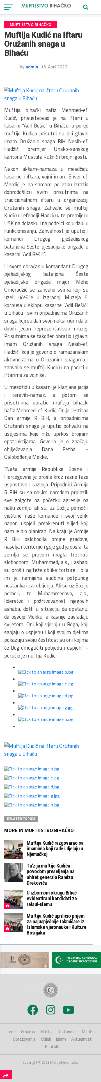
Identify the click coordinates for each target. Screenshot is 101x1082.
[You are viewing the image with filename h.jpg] (46, 719)
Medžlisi (89, 1032)
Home (10, 1032)
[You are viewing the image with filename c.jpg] (45, 683)
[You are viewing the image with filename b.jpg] (46, 672)
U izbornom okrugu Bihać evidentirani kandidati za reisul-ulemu (52, 898)
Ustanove (68, 1032)
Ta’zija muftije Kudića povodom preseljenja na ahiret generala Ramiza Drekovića (50, 874)
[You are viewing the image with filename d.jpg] (46, 695)
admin (32, 66)
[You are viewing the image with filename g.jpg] (46, 707)
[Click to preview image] (46, 98)
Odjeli (46, 1039)
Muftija (47, 1032)
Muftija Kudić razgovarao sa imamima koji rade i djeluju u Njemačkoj (55, 848)
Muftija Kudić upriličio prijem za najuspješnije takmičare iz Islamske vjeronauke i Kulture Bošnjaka (56, 924)
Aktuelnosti (82, 1039)
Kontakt (52, 1046)
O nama (28, 1032)
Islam (61, 1039)
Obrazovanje (24, 1039)
